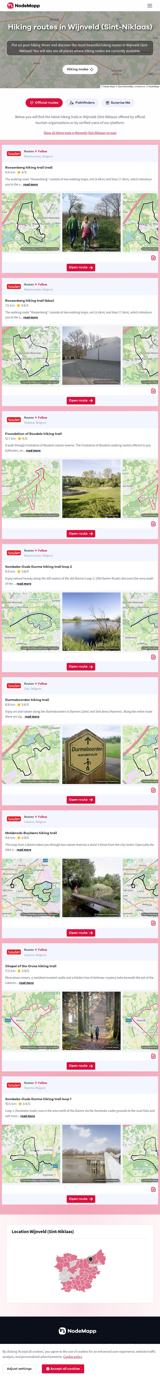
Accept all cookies (65, 1368)
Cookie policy (72, 1357)
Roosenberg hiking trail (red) (28, 167)
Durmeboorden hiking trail (27, 700)
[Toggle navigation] (149, 5)
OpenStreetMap (125, 86)
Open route (78, 267)
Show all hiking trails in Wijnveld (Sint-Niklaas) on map (80, 133)
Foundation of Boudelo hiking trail (33, 434)
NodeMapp (154, 86)
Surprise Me (120, 102)
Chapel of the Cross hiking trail (30, 966)
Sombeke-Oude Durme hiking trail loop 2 (38, 566)
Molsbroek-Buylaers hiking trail (31, 833)
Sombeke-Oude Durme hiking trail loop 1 (38, 1099)
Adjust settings (19, 1368)
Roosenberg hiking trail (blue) (29, 300)
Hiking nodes (77, 69)
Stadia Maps (109, 86)
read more (30, 184)
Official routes (46, 102)
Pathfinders (85, 102)
